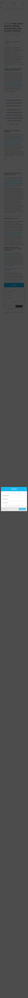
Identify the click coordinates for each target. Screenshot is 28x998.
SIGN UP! (22, 509)
